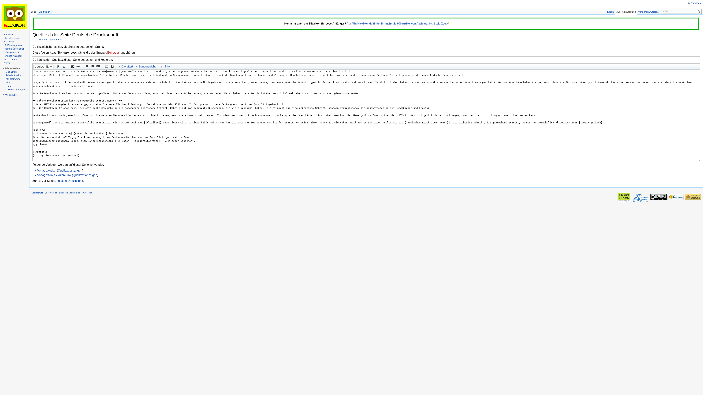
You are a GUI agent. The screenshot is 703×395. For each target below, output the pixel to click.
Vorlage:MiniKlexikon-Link (54, 175)
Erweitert (127, 66)
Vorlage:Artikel (46, 170)
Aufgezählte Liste (86, 66)
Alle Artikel (8, 41)
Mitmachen (11, 72)
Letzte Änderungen (15, 89)
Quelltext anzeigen (70, 170)
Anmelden (696, 3)
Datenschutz (37, 193)
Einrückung (98, 66)
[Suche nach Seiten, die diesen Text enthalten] (699, 11)
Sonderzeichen (148, 66)
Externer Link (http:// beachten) (72, 66)
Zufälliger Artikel (11, 52)
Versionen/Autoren (648, 11)
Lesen (610, 11)
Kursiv (64, 66)
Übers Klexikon (11, 38)
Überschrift (41, 66)
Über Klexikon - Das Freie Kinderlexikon (62, 193)
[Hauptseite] (14, 16)
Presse (6, 63)
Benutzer (113, 52)
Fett (58, 66)
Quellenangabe (112, 66)
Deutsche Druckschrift (50, 39)
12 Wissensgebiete (13, 45)
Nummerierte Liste (92, 66)
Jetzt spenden (10, 59)
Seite (33, 11)
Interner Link (78, 66)
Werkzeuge (11, 95)
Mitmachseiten (12, 68)
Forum (9, 86)
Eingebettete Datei (106, 66)
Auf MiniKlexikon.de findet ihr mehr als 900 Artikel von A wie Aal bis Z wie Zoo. (397, 23)
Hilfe (167, 66)
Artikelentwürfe (13, 79)
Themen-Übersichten (14, 49)
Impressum (87, 193)
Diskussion (44, 11)
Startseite (8, 34)
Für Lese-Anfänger (12, 56)
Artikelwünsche (13, 75)
